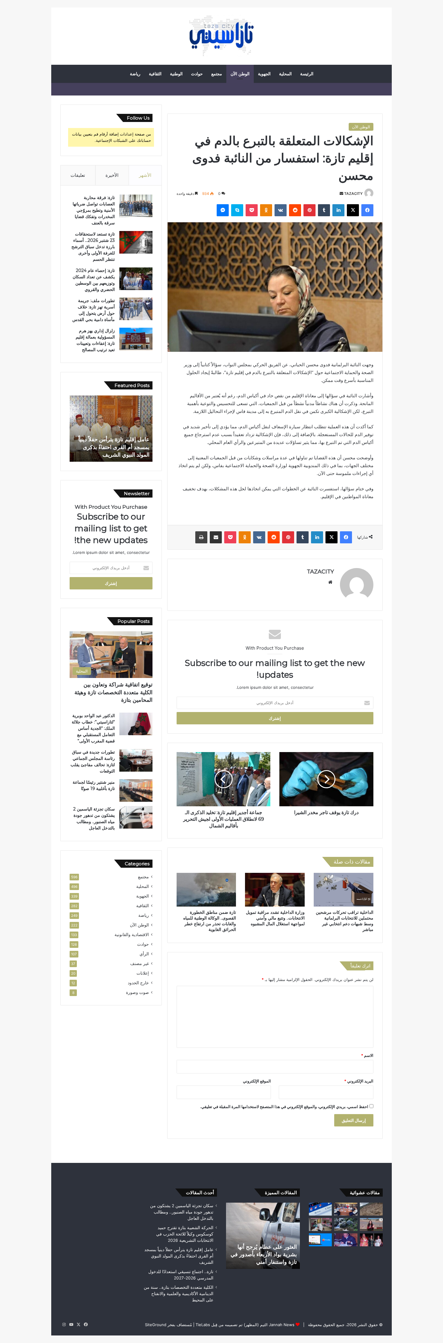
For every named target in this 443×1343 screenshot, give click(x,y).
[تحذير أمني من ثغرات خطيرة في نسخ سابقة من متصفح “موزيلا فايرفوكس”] (320, 1239)
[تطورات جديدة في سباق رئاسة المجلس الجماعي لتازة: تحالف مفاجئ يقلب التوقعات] (135, 760)
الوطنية (176, 74)
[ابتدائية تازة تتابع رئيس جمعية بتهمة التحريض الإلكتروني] (320, 1209)
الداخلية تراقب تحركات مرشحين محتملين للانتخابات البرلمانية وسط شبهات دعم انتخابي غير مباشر (344, 921)
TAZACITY (353, 193)
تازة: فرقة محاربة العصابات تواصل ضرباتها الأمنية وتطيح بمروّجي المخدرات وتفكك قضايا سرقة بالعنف (94, 210)
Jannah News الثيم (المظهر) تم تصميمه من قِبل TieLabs (245, 1324)
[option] (111, 428)
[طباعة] (201, 537)
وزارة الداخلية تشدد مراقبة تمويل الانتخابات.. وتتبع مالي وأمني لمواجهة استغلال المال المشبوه (275, 918)
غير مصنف (139, 963)
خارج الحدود (138, 982)
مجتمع (216, 74)
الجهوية (264, 74)
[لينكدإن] (338, 210)
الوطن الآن (240, 74)
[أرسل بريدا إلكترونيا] (341, 193)
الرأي (144, 953)
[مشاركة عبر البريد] (216, 537)
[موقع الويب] (330, 582)
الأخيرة (111, 175)
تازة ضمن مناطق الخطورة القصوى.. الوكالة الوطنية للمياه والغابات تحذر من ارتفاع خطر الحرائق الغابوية (209, 921)
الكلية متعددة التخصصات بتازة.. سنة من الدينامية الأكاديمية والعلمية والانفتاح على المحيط (178, 1293)
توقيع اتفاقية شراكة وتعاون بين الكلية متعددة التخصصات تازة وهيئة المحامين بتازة (113, 692)
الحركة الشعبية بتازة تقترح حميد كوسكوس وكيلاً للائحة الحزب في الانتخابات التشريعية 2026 (184, 1234)
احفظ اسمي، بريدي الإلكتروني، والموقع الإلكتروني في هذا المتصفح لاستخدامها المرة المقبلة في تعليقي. (284, 1106)
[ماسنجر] (223, 210)
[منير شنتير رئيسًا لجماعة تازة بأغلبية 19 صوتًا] (135, 790)
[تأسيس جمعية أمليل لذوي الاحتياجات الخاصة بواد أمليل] (345, 1209)
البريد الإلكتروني (358, 1081)
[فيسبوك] (367, 210)
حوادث (197, 74)
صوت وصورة (137, 992)
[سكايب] (237, 210)
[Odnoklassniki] (266, 210)
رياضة (135, 74)
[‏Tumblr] (324, 210)
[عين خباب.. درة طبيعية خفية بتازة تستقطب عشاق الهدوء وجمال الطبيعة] (345, 1224)
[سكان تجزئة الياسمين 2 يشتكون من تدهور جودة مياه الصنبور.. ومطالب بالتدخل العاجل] (135, 817)
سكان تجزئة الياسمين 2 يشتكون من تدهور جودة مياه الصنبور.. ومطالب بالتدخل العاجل (181, 1212)
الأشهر (145, 175)
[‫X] (353, 210)
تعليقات (78, 175)
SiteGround (155, 1324)
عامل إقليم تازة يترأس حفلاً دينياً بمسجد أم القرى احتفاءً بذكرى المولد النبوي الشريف (178, 1256)
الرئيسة (306, 74)
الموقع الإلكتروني (257, 1081)
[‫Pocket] (252, 210)
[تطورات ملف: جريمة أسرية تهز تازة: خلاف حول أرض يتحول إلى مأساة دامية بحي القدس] (135, 309)
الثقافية (155, 74)
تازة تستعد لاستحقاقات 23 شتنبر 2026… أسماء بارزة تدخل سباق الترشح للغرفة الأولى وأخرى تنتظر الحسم (93, 246)
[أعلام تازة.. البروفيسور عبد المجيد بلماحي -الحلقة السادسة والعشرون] (345, 1239)
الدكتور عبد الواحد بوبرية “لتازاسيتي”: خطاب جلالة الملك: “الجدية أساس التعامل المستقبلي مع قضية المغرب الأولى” (93, 728)
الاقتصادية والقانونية (132, 934)
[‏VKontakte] (281, 210)
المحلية (285, 74)
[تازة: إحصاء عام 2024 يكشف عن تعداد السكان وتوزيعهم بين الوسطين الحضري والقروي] (135, 278)
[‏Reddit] (295, 210)
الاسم (367, 1055)
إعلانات (143, 973)
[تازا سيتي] (221, 36)
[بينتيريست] (309, 210)
